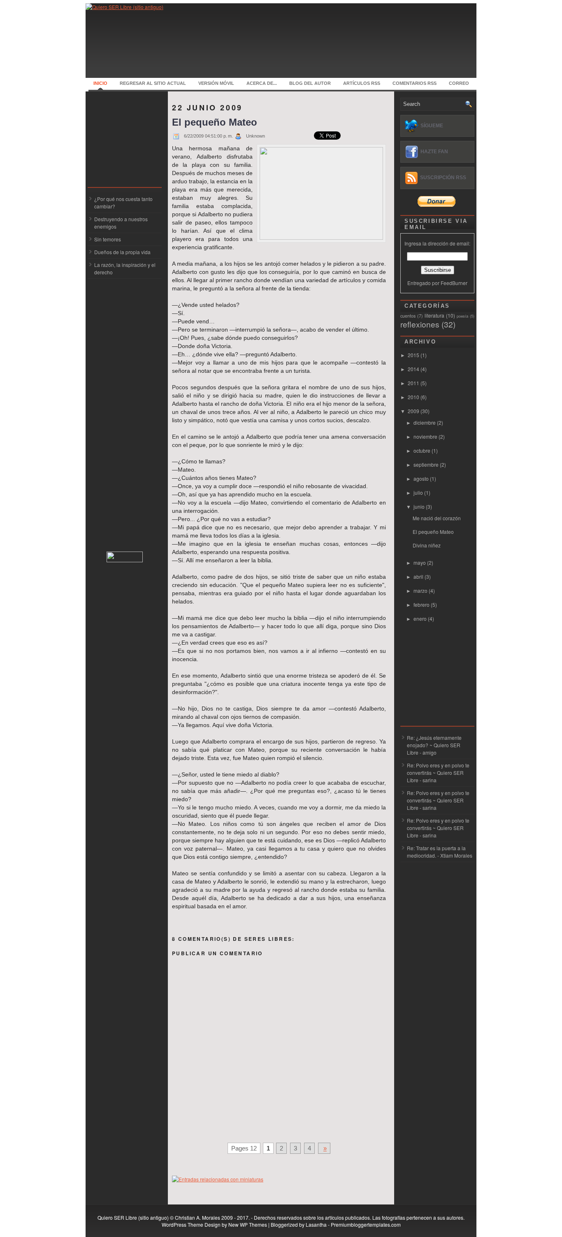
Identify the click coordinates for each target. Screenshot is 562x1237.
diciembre (425, 422)
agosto (421, 478)
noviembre (426, 436)
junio (419, 506)
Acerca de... (261, 83)
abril (419, 576)
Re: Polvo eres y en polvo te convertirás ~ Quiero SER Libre (438, 772)
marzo (421, 590)
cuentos (408, 316)
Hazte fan (434, 151)
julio (418, 492)
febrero (422, 604)
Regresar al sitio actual (153, 83)
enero (420, 618)
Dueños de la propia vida (122, 251)
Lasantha (316, 1224)
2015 (414, 354)
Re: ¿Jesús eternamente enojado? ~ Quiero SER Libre (434, 745)
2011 (414, 382)
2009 (414, 410)
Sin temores (107, 239)
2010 (414, 396)
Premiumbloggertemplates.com (366, 1224)
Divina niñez (427, 545)
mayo (420, 562)
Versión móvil (216, 83)
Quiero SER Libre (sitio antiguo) (133, 1217)
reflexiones (419, 324)
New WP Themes (247, 1224)
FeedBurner (454, 282)
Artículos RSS (361, 83)
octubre (422, 450)
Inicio (100, 83)
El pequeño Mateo (214, 122)
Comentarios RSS (414, 83)
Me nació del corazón (437, 517)
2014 (414, 368)
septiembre (426, 464)
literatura (434, 315)
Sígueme (431, 126)
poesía (462, 316)
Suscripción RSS (443, 177)
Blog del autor (310, 83)
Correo (459, 83)
